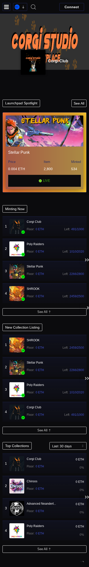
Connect (72, 7)
